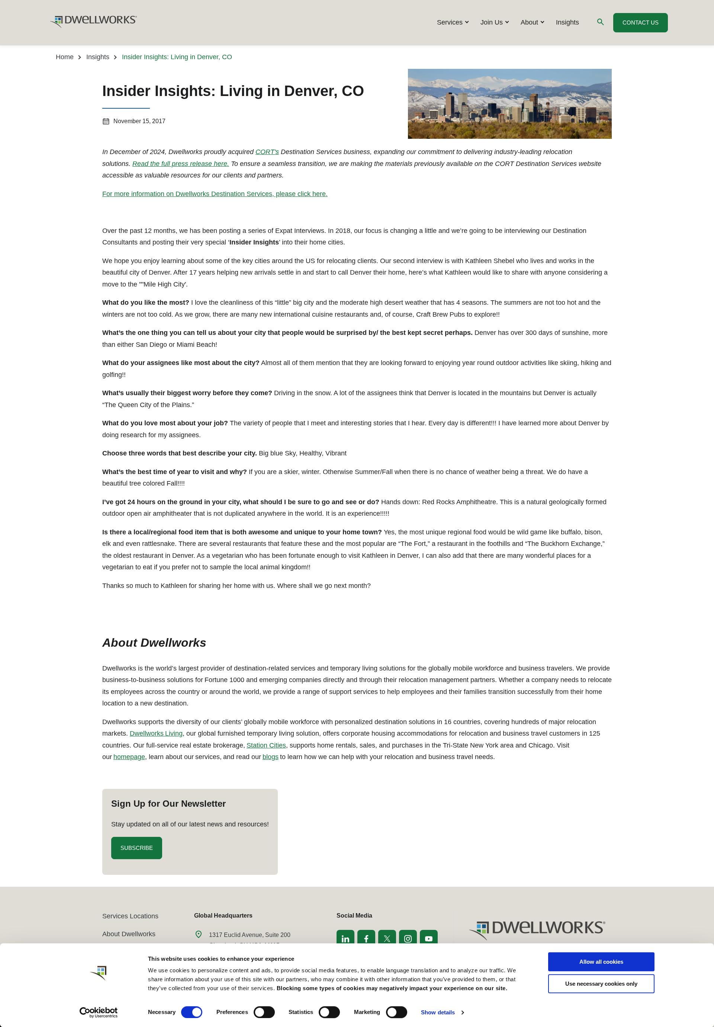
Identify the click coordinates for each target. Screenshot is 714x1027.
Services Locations (130, 916)
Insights (567, 22)
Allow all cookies (601, 962)
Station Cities (266, 745)
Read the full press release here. (180, 163)
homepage (129, 757)
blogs (271, 757)
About (529, 22)
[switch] (264, 1012)
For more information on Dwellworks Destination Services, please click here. (215, 194)
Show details (438, 1012)
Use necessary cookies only (601, 983)
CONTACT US (641, 22)
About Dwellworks (128, 934)
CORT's (267, 152)
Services (450, 22)
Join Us (491, 22)
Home (65, 57)
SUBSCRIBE (141, 851)
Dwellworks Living (156, 733)
